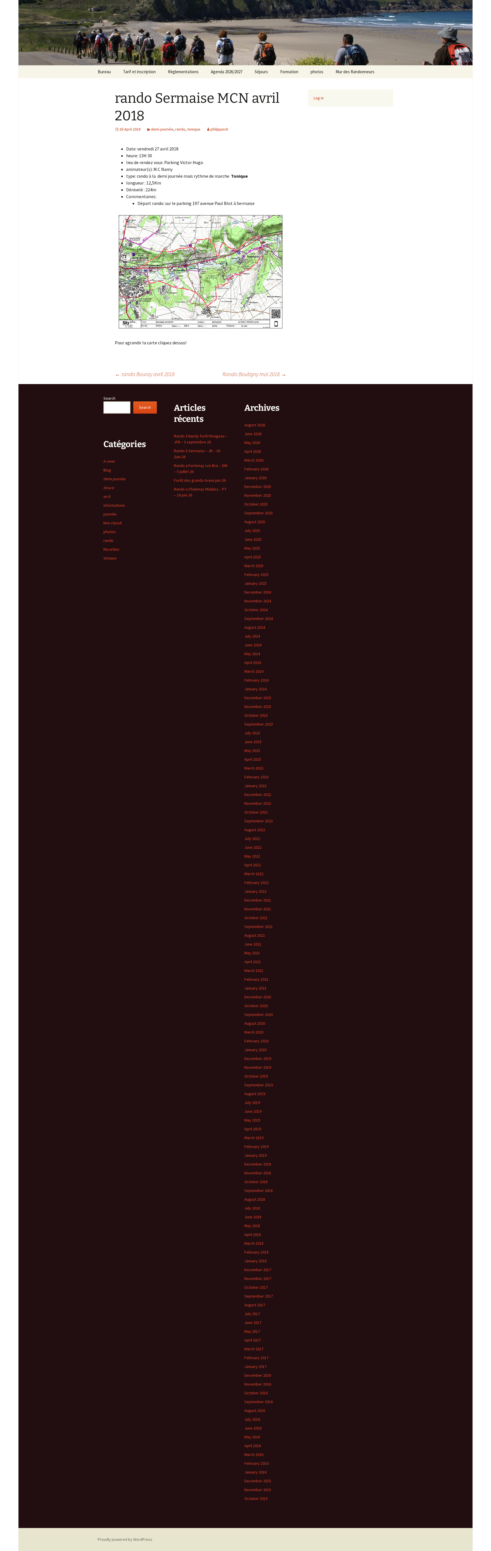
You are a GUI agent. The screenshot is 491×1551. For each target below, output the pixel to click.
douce (108, 487)
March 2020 (253, 1032)
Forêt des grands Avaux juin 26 (200, 480)
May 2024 (252, 653)
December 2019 (257, 1058)
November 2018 (257, 1172)
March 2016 (253, 1454)
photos (317, 71)
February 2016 (256, 1463)
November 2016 (257, 1384)
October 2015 (256, 1498)
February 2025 (256, 574)
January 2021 (255, 988)
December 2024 (257, 592)
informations (114, 505)
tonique (193, 129)
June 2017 (252, 1322)
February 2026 (256, 468)
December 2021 (257, 900)
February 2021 (256, 979)
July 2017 (252, 1313)
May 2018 (252, 1225)
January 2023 (255, 785)
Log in (319, 97)
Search (109, 398)
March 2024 (253, 671)
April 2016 (252, 1445)
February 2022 (256, 882)
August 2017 (254, 1304)
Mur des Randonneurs (355, 71)
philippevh (219, 129)
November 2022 (257, 803)
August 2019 (254, 1093)
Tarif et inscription (139, 71)
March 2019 (253, 1137)
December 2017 (257, 1269)
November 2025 (257, 495)
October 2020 (256, 1005)
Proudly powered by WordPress (125, 1539)
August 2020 (254, 1023)
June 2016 (252, 1428)
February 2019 (256, 1146)
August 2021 (254, 935)
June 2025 (252, 539)
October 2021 (256, 917)
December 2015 (257, 1480)
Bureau (104, 71)
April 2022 (252, 864)
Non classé (112, 522)
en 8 (107, 496)
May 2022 (252, 856)
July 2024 (252, 636)
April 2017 (252, 1340)
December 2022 (257, 794)
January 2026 (255, 477)
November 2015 (257, 1489)
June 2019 (252, 1111)
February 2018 (256, 1252)
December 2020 (257, 996)
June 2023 (252, 741)
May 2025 (252, 548)
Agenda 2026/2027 (226, 71)
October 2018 (256, 1181)
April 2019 (252, 1128)
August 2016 (254, 1410)
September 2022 (258, 820)
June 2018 (252, 1216)
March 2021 (253, 970)
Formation (289, 71)
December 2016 (257, 1375)
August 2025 (254, 521)
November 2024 (257, 600)
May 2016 (252, 1436)
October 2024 (256, 609)
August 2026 (254, 424)
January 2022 (255, 891)
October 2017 (256, 1287)
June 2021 (252, 944)
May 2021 (252, 952)
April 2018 (252, 1234)
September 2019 (258, 1084)
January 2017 (255, 1366)
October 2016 (256, 1392)
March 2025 (253, 565)
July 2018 (252, 1208)
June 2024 (252, 644)
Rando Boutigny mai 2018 (254, 374)
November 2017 (257, 1278)
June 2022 (252, 847)
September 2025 (258, 512)
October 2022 (256, 812)
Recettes (111, 549)
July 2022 (252, 838)
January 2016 (255, 1472)
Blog (107, 470)
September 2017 (258, 1296)
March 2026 (253, 460)
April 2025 (252, 556)
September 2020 (258, 1014)
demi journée (162, 129)
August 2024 (254, 627)
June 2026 (252, 433)
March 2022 (253, 873)
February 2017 (256, 1357)
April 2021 (252, 961)
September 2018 (258, 1190)
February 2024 (256, 680)
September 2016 (258, 1401)
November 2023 (257, 706)
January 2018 (255, 1260)
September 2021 (258, 926)
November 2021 (257, 908)
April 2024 (252, 662)
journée (109, 514)
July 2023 (252, 732)
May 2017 (252, 1331)
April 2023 (252, 759)
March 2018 (253, 1243)
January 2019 (255, 1155)
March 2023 (253, 768)
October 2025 (256, 504)
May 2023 (252, 750)
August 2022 (254, 829)
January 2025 (255, 583)
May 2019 (252, 1120)
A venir (109, 461)
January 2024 (255, 688)
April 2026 (252, 451)
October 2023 (256, 715)
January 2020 (255, 1049)
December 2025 (257, 486)
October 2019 (256, 1076)
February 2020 (256, 1040)
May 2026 (252, 442)
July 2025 (252, 530)
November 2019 (257, 1067)
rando (180, 129)
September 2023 (258, 724)
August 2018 (254, 1199)
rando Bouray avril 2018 (144, 374)
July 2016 (252, 1419)
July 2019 (252, 1102)
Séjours (261, 71)
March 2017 (253, 1348)
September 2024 (258, 618)
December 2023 (257, 697)
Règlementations (183, 71)
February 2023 (256, 776)
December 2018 (257, 1164)
